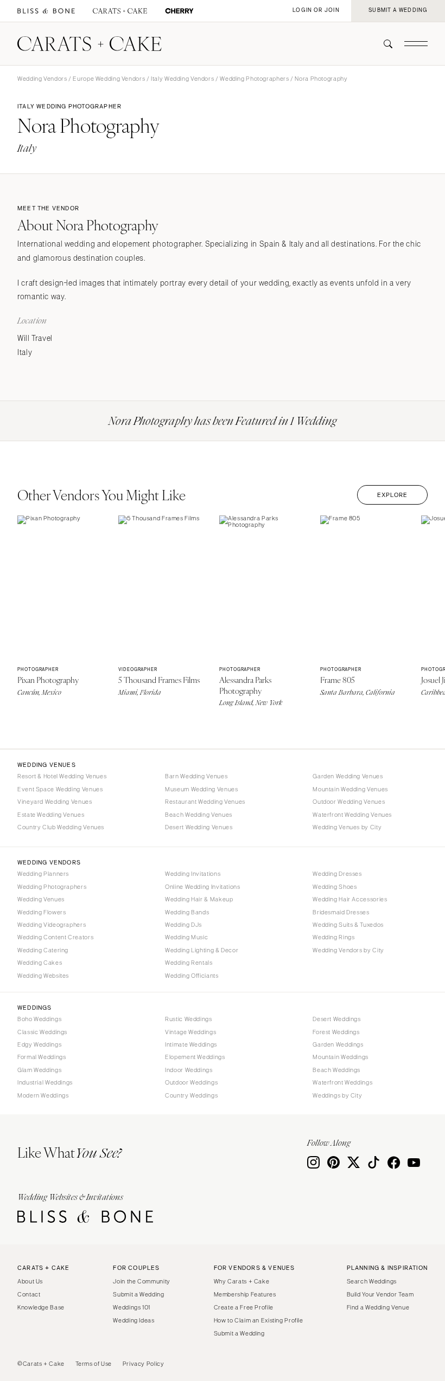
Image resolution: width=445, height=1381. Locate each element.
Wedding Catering (42, 950)
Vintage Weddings (190, 1032)
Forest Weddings (336, 1032)
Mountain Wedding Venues (350, 789)
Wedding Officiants (191, 975)
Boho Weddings (39, 1019)
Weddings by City (337, 1095)
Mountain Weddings (340, 1057)
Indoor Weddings (188, 1070)
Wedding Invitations (192, 873)
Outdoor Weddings (191, 1082)
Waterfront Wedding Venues (352, 814)
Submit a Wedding (138, 1294)
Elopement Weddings (195, 1057)
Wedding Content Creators (55, 937)
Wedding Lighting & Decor (201, 950)
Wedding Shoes (335, 886)
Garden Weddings (338, 1044)
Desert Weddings (336, 1019)
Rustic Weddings (188, 1019)
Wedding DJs (183, 924)
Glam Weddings (39, 1070)
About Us (30, 1281)
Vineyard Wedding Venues (54, 801)
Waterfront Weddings (342, 1082)
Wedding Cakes (39, 962)
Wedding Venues (41, 899)
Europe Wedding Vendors (109, 78)
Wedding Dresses (337, 873)
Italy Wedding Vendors (182, 78)
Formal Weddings (41, 1057)
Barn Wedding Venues (196, 776)
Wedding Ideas (133, 1320)
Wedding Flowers (41, 912)
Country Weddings (191, 1095)
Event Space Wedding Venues (60, 789)
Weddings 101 (131, 1307)
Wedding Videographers (51, 924)
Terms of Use (93, 1363)
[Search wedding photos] (179, 11)
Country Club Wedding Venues (60, 827)
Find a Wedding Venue (378, 1307)
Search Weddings (372, 1281)
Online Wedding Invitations (202, 886)
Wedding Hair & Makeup (199, 899)
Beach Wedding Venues (198, 814)
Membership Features (245, 1294)
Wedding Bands (187, 912)
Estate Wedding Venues (50, 814)
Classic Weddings (42, 1032)
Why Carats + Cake (242, 1281)
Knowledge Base (41, 1307)
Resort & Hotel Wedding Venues (61, 776)
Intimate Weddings (191, 1044)
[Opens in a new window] (46, 11)
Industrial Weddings (45, 1082)
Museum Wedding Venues (201, 789)
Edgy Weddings (39, 1044)
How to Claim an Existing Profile (258, 1320)
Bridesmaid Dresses (341, 912)
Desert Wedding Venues (198, 827)
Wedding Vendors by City (348, 950)
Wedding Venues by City (347, 827)
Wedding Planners (43, 873)
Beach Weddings (336, 1070)
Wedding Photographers (254, 78)
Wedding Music (186, 937)
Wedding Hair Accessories (350, 899)
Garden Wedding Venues (348, 776)
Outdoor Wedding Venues (349, 801)
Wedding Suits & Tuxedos (348, 924)
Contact (28, 1294)
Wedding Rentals (188, 962)
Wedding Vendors (42, 78)
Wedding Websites (43, 975)
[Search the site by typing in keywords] (383, 44)
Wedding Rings (333, 937)
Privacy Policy (143, 1363)
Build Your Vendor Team (380, 1294)
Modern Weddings (42, 1095)
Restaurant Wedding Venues (205, 801)
